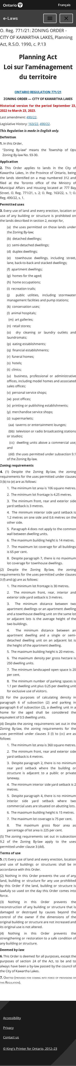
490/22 (31, 117)
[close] (66, 18)
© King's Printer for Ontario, (30, 1048)
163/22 (33, 124)
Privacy (8, 1028)
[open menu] (50, 18)
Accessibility (12, 1018)
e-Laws (10, 18)
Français (64, 5)
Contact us (11, 1037)
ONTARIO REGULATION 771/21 (38, 92)
